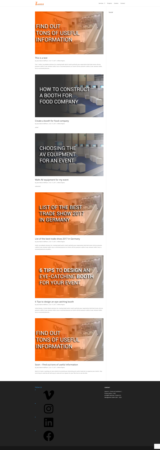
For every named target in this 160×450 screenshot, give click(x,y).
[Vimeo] (48, 401)
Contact (122, 3)
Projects (109, 3)
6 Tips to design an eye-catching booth (54, 301)
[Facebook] (48, 442)
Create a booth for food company (52, 120)
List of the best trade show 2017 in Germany (57, 238)
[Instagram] (48, 414)
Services (101, 3)
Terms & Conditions (115, 391)
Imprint (106, 391)
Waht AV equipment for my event (51, 179)
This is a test (41, 57)
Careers (116, 3)
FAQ (114, 393)
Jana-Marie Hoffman (42, 61)
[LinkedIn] (48, 428)
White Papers (61, 61)
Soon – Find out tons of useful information (56, 364)
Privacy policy (108, 393)
